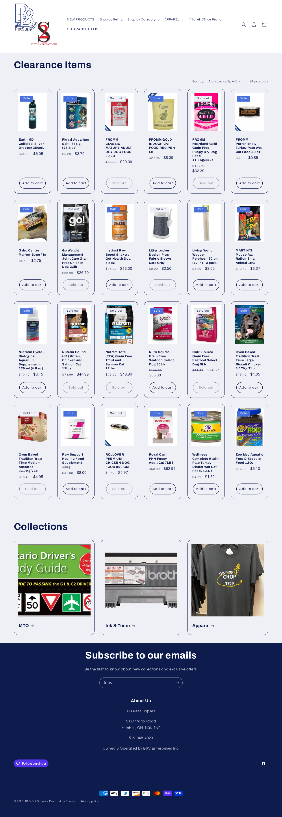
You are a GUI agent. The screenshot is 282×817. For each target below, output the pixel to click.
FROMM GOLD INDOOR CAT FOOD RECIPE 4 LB (162, 145)
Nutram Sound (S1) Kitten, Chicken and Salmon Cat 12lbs (74, 360)
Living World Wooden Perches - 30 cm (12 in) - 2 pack (205, 256)
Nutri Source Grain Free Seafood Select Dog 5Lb (204, 358)
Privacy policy (89, 801)
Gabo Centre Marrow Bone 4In (32, 252)
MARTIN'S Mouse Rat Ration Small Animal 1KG (246, 256)
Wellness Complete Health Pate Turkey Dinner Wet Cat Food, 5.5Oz (206, 463)
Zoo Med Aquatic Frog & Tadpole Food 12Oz (249, 459)
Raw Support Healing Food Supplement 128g (73, 461)
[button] (111, 20)
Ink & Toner (118, 625)
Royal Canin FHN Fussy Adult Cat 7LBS (161, 459)
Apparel (201, 625)
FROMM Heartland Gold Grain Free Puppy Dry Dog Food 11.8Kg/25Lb (204, 150)
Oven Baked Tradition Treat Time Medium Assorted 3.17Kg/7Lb (31, 463)
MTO (24, 625)
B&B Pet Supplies (36, 801)
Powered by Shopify (62, 801)
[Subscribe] (177, 682)
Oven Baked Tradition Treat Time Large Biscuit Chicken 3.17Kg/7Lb (249, 360)
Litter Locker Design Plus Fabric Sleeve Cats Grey (160, 256)
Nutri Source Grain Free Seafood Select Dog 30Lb (161, 358)
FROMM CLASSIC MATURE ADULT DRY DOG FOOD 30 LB (119, 148)
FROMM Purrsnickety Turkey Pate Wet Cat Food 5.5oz (249, 145)
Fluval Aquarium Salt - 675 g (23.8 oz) (75, 143)
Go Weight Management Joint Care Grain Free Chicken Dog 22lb (75, 258)
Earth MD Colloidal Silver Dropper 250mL (31, 143)
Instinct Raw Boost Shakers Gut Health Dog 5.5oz (118, 256)
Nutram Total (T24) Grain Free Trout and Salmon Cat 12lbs (119, 360)
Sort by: (198, 81)
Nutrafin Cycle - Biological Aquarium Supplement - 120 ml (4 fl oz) (31, 360)
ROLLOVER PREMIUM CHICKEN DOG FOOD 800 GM (118, 461)
